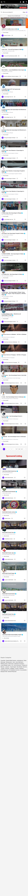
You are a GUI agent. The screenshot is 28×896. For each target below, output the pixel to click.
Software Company (19, 663)
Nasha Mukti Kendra (11, 660)
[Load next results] (27, 15)
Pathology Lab (4, 670)
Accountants (23, 670)
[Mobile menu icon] (1, 2)
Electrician (11, 663)
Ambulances (20, 660)
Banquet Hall (4, 671)
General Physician (12, 671)
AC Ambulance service (14, 670)
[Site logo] (4, 2)
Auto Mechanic (19, 662)
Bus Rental (19, 666)
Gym (14, 662)
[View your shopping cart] (23, 2)
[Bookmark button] (25, 35)
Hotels (2, 668)
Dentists (21, 668)
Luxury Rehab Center (6, 665)
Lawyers (7, 666)
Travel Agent (13, 666)
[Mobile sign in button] (20, 2)
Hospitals (3, 660)
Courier (17, 668)
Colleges (12, 668)
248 (19, 449)
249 (22, 449)
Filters (24, 12)
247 (16, 449)
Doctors (25, 666)
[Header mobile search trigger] (26, 2)
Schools (7, 668)
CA (12, 665)
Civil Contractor (17, 665)
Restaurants (9, 662)
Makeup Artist (4, 663)
